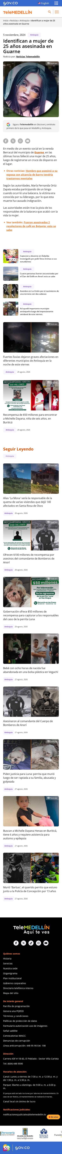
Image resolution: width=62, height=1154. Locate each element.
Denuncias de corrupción (16, 1040)
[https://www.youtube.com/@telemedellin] (45, 943)
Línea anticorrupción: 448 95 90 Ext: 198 (24, 1045)
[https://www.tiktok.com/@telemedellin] (31, 943)
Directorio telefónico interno (18, 988)
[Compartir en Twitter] (13, 140)
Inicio (5, 20)
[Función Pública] (46, 1133)
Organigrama (10, 973)
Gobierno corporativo (14, 983)
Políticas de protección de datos (20, 1020)
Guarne (39, 152)
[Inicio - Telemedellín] (17, 12)
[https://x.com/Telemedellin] (23, 943)
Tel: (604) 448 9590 (13, 1063)
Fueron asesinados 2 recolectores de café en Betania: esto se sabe (31, 226)
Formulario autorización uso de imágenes (25, 1025)
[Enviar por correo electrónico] (27, 140)
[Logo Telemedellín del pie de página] (31, 929)
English (45, 3)
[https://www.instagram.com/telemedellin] (38, 943)
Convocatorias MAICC (14, 1035)
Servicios (8, 963)
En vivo (54, 1117)
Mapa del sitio (10, 993)
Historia (7, 958)
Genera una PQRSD (13, 1011)
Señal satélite (10, 1030)
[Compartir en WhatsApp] (20, 140)
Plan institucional (12, 978)
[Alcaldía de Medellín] (9, 1133)
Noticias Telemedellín (28, 56)
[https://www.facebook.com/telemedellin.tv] (16, 943)
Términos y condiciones (15, 1016)
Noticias (14, 20)
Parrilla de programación (16, 1006)
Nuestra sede (10, 968)
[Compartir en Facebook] (5, 140)
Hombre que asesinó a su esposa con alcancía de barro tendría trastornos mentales (32, 174)
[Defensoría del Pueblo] (27, 1134)
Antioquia (24, 20)
